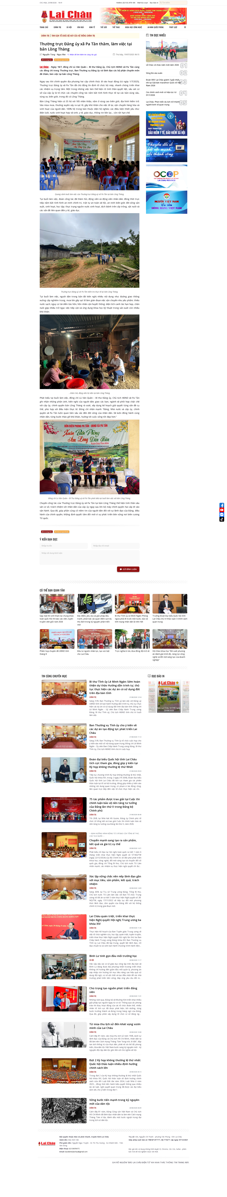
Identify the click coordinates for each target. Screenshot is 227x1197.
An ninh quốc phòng (156, 27)
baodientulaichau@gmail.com (76, 1152)
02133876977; (74, 1148)
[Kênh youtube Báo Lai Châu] (221, 510)
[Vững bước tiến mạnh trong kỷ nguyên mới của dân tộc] (64, 1110)
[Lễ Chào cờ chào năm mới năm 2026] (166, 50)
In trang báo (47, 60)
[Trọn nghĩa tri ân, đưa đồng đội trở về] (132, 639)
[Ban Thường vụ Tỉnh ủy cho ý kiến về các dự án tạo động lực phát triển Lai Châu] (64, 736)
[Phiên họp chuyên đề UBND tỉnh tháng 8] (57, 639)
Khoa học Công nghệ (133, 27)
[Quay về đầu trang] (221, 1190)
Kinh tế (92, 27)
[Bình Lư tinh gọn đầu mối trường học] (64, 966)
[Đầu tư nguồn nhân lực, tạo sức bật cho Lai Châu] (94, 639)
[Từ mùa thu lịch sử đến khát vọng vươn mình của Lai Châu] (64, 1034)
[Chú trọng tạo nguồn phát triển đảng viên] (64, 999)
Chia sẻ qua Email (62, 60)
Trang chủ (44, 27)
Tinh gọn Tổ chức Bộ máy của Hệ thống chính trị (73, 35)
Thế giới (103, 27)
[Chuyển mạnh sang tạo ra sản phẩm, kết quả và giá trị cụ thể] (64, 844)
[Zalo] (221, 514)
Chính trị (57, 27)
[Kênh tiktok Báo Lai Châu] (221, 519)
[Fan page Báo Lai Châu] (221, 505)
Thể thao (116, 27)
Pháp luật (173, 27)
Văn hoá (80, 27)
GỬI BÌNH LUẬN (130, 569)
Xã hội (69, 27)
